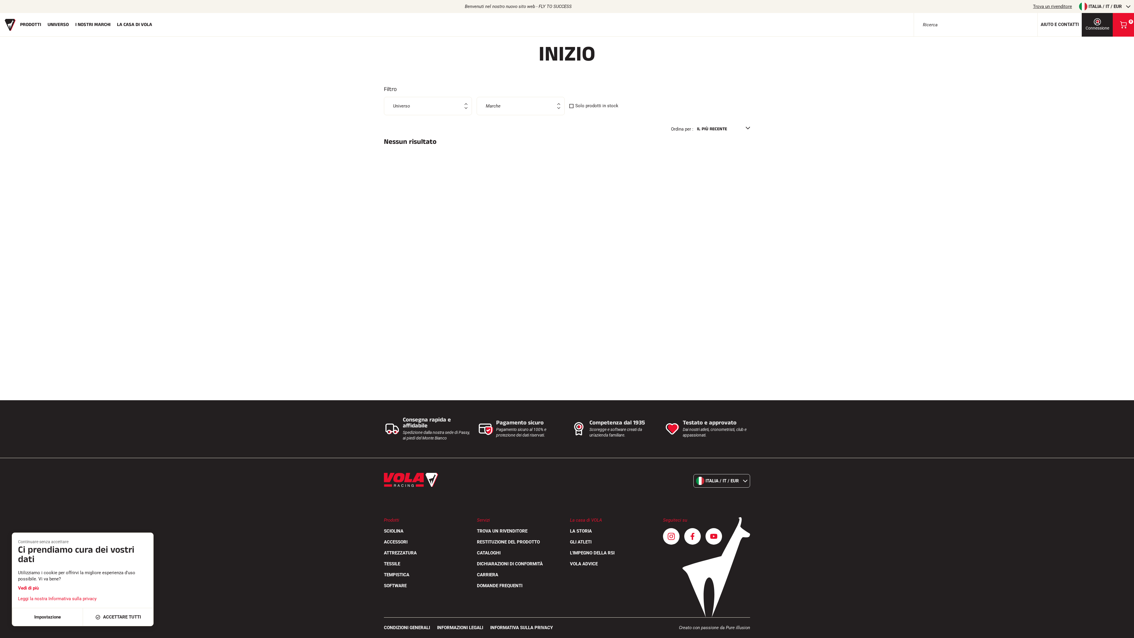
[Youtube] (714, 536)
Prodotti (30, 24)
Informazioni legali (460, 627)
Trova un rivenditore (1052, 6)
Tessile (392, 564)
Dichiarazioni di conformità (510, 564)
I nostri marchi (92, 24)
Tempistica (396, 574)
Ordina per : (682, 129)
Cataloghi (489, 553)
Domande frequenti (499, 585)
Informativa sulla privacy (521, 627)
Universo (58, 24)
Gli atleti (581, 542)
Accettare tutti (122, 617)
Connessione (1097, 28)
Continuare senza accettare (43, 541)
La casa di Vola (134, 24)
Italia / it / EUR (1105, 6)
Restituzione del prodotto (508, 542)
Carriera (487, 574)
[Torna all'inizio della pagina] (1122, 630)
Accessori (396, 542)
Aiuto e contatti (1060, 24)
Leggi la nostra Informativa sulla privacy (57, 598)
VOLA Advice (584, 564)
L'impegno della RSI (592, 553)
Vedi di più (28, 588)
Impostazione (47, 617)
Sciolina (393, 531)
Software (395, 585)
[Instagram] (671, 536)
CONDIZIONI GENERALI (407, 627)
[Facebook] (692, 536)
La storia (581, 531)
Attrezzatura (400, 553)
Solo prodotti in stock (596, 105)
